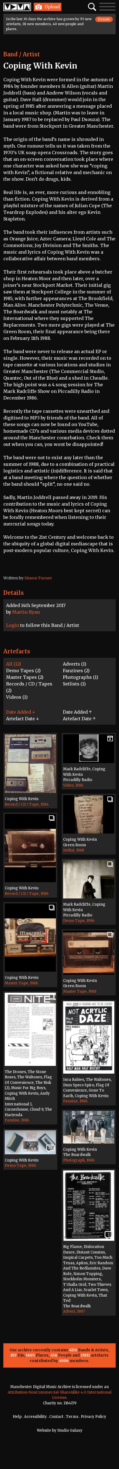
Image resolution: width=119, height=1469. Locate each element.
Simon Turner (38, 577)
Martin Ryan (26, 612)
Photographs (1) (80, 677)
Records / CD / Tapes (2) (29, 687)
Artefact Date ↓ (22, 718)
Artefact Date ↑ (79, 718)
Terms (72, 1416)
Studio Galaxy (69, 1430)
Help (17, 1416)
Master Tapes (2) (24, 677)
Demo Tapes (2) (23, 670)
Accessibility (35, 1416)
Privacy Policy (93, 1416)
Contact (56, 1416)
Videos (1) (17, 697)
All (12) (13, 664)
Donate (104, 19)
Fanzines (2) (76, 670)
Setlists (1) (74, 684)
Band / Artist (21, 54)
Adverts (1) (74, 664)
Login (12, 625)
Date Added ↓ (20, 712)
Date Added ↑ (77, 712)
